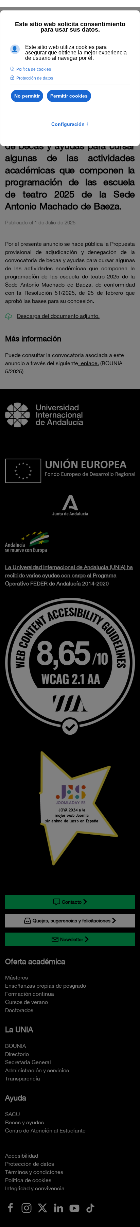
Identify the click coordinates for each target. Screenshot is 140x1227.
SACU (12, 1114)
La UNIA (19, 1029)
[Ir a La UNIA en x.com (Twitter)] (42, 1207)
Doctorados (19, 1010)
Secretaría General (28, 1062)
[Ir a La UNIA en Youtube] (74, 1207)
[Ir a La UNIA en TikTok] (90, 1207)
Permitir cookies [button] (69, 96)
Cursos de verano (26, 1002)
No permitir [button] (27, 96)
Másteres (16, 977)
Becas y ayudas (24, 1122)
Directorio (17, 1054)
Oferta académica (35, 961)
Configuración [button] (70, 124)
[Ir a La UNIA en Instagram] (26, 1207)
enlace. (88, 363)
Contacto (72, 902)
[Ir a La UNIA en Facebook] (10, 1207)
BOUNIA (15, 1046)
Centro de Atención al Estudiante (45, 1130)
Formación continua (29, 994)
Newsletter (71, 939)
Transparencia (22, 1078)
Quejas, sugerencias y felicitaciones (71, 920)
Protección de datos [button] (34, 78)
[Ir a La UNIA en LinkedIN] (58, 1207)
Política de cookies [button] (33, 69)
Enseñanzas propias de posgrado (45, 986)
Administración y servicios (37, 1070)
